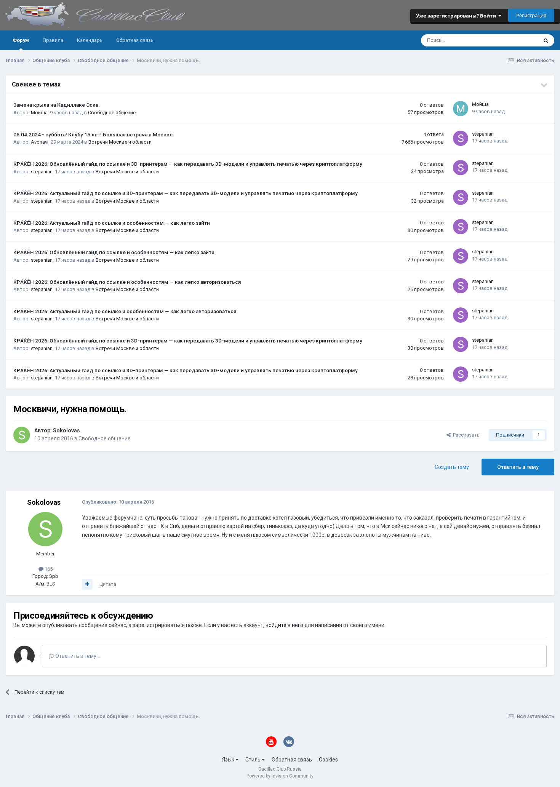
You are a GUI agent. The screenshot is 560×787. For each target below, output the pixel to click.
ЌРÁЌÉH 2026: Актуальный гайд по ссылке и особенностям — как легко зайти (111, 223)
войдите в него (284, 625)
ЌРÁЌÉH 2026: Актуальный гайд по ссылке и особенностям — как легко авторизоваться (125, 311)
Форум (21, 40)
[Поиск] (546, 40)
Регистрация (531, 15)
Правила (53, 40)
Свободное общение (112, 112)
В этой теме (514, 40)
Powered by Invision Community (280, 776)
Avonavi (39, 142)
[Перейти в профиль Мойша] (460, 108)
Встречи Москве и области (120, 142)
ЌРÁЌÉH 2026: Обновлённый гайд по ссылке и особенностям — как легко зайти (113, 252)
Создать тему (452, 467)
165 (48, 569)
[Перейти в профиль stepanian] (460, 138)
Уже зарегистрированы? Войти (457, 15)
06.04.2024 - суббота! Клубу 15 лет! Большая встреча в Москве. (93, 134)
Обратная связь (135, 40)
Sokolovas (66, 430)
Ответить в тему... (77, 656)
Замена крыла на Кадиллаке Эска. (56, 105)
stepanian (483, 134)
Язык (228, 760)
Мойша (39, 112)
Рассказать (465, 435)
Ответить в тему (518, 467)
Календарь (89, 40)
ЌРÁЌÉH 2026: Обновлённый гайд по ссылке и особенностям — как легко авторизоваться (127, 282)
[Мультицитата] (87, 584)
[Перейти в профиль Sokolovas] (21, 435)
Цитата (107, 584)
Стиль (253, 760)
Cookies (328, 760)
